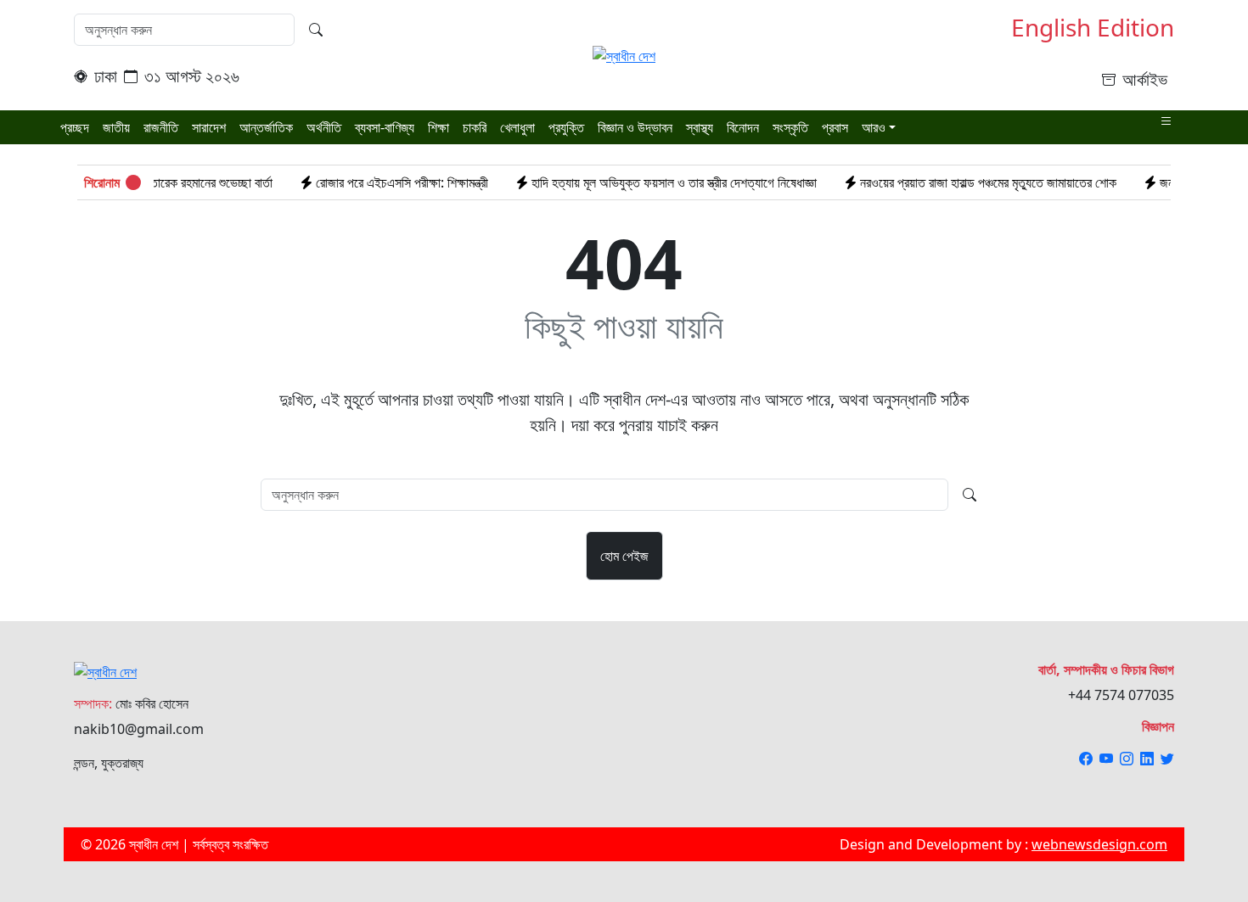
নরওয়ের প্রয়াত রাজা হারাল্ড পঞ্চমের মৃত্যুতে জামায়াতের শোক (962, 182)
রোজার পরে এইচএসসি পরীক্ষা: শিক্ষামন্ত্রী (376, 182)
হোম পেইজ (624, 555)
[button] (1166, 121)
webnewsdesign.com (1099, 844)
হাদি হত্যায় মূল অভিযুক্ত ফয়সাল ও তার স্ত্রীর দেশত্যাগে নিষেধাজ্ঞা (647, 182)
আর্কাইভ (1144, 79)
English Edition (1092, 28)
